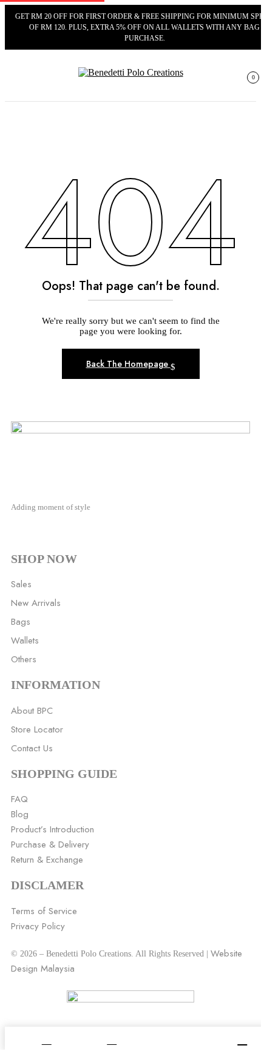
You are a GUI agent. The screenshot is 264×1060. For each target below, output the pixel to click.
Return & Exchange (47, 859)
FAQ (19, 799)
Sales (21, 584)
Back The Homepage (128, 364)
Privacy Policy (38, 926)
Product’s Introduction (52, 829)
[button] (248, 82)
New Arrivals (36, 603)
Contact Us (32, 748)
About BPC (32, 710)
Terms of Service (44, 911)
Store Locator (37, 729)
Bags (20, 621)
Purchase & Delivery (50, 844)
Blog (20, 814)
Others (23, 659)
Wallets (25, 640)
